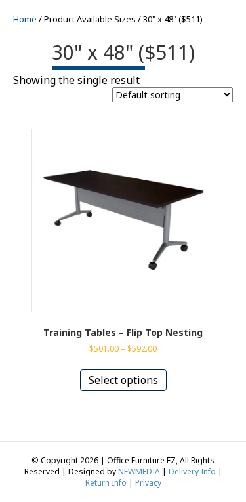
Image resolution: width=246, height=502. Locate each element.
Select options (123, 380)
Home (25, 19)
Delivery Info (192, 471)
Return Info (106, 482)
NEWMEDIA (139, 471)
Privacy (148, 482)
